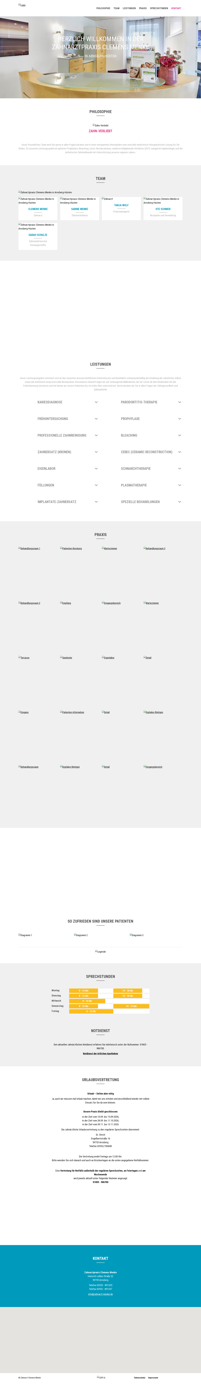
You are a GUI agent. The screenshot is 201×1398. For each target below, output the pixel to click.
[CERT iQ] (102, 1378)
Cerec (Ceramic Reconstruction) (146, 452)
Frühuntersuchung (53, 419)
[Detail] (163, 682)
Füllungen (46, 485)
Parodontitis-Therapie (139, 402)
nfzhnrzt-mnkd (100, 1294)
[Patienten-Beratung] (79, 572)
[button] (100, 1338)
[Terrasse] (37, 682)
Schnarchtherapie (136, 469)
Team (116, 8)
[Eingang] (37, 736)
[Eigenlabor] (121, 682)
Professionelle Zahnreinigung (62, 435)
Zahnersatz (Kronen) (54, 452)
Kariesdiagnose (50, 402)
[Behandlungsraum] (37, 791)
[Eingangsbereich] (121, 627)
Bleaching (129, 435)
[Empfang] (79, 627)
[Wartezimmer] (121, 572)
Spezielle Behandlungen (140, 502)
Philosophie (103, 8)
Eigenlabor (46, 469)
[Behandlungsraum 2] (37, 627)
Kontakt (176, 8)
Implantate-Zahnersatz (57, 502)
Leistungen (129, 8)
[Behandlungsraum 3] (163, 572)
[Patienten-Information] (79, 736)
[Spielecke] (79, 682)
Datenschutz (139, 1377)
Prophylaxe (130, 419)
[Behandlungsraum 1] (37, 572)
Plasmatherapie (134, 485)
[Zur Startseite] (38, 5)
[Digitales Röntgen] (163, 736)
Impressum (153, 1377)
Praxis (143, 8)
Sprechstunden (159, 8)
